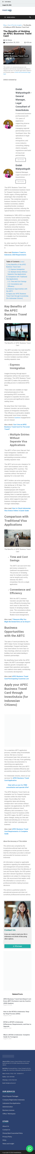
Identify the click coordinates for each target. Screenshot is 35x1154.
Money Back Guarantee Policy (13, 1133)
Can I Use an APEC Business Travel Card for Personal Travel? (17, 427)
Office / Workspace (9, 1113)
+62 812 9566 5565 (12, 1079)
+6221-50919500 (10, 1076)
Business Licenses (8, 1110)
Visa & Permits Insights (15, 25)
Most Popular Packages (10, 1096)
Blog (4, 25)
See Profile (21, 160)
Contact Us (6, 1130)
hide (22, 261)
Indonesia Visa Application (11, 1103)
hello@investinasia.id (11, 1083)
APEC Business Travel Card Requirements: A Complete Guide (16, 831)
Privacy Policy (7, 1136)
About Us (6, 1126)
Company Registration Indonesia (13, 1100)
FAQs (4, 1140)
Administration (8, 1107)
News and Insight (8, 1143)
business (18, 418)
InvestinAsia (17, 1152)
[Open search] (30, 17)
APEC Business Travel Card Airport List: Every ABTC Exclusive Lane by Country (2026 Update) (17, 1001)
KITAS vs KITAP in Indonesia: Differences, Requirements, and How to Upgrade (17, 1024)
